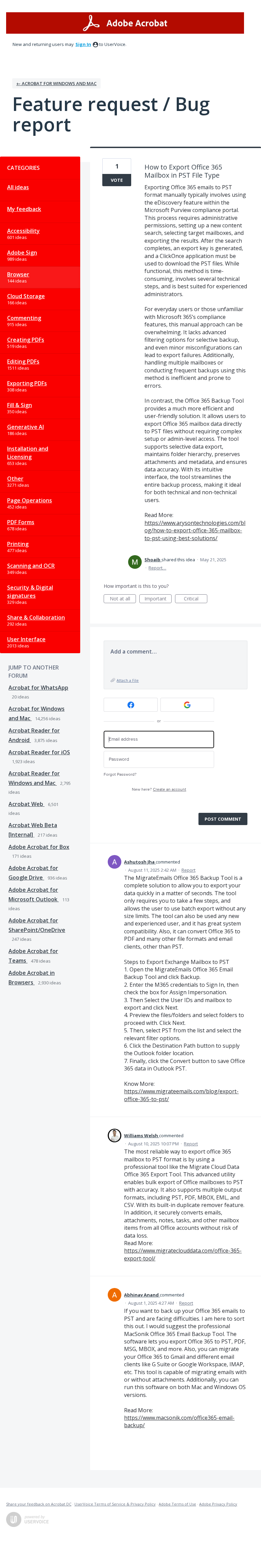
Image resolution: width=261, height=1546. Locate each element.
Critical (195, 599)
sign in (83, 44)
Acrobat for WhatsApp (38, 687)
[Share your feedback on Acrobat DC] (125, 23)
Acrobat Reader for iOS (39, 752)
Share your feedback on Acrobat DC (38, 1504)
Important (158, 599)
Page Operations (29, 500)
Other (15, 478)
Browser (18, 274)
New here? (159, 789)
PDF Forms (20, 522)
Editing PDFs (23, 361)
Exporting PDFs (27, 383)
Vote (117, 180)
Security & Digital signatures (30, 591)
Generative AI (25, 427)
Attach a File (128, 680)
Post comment (223, 819)
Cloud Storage (26, 296)
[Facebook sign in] (131, 705)
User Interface (26, 639)
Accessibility (23, 231)
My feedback (24, 209)
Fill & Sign (19, 405)
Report (188, 870)
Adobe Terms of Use (177, 1504)
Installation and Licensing (27, 453)
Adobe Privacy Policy (218, 1504)
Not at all (123, 599)
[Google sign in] (187, 705)
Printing (18, 544)
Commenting (24, 318)
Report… (157, 568)
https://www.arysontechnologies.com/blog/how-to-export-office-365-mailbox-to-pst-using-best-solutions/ (194, 530)
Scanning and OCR (31, 565)
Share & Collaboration (36, 617)
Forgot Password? (120, 774)
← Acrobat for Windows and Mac (56, 83)
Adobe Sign (22, 252)
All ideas (18, 187)
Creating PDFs (25, 339)
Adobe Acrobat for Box (38, 847)
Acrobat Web (26, 804)
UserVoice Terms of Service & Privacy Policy (115, 1504)
